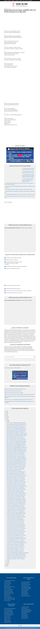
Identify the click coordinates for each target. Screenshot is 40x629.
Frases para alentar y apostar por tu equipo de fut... (15, 437)
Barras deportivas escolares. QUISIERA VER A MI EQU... (16, 445)
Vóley (23, 0)
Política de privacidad (32, 627)
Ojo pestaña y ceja (7, 594)
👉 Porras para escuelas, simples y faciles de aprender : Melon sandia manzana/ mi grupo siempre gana (28, 175)
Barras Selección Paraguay (26, 587)
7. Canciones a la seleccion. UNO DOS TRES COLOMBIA (16, 489)
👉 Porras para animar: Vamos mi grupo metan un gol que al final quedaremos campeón (27, 180)
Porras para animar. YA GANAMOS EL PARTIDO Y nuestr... (16, 463)
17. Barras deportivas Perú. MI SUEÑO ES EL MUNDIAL (16, 499)
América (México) (24, 615)
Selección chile (6, 619)
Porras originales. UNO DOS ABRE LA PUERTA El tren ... (16, 480)
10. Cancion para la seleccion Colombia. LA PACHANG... (16, 484)
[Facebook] (19, 625)
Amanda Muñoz (7, 627)
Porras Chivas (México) (8, 609)
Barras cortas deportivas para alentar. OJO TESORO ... (16, 473)
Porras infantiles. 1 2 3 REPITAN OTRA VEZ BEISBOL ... (16, 467)
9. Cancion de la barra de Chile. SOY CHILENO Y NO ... (16, 522)
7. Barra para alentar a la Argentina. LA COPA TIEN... (15, 548)
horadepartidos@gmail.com (14, 627)
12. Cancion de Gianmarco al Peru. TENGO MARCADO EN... (16, 508)
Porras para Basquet (7, 583)
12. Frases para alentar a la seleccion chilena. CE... (15, 518)
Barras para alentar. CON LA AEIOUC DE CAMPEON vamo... (16, 432)
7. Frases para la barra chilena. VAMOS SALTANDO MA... (16, 525)
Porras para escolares (25, 589)
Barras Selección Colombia (26, 584)
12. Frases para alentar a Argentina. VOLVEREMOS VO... (16, 541)
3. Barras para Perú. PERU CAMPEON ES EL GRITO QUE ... (16, 535)
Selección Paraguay (7, 620)
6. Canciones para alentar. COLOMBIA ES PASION (15, 490)
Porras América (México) (8, 612)
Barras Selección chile (25, 585)
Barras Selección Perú (25, 583)
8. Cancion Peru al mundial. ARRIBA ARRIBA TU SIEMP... (16, 513)
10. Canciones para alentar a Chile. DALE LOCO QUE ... (16, 521)
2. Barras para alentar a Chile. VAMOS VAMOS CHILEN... (16, 557)
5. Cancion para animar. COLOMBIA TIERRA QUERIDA (16, 492)
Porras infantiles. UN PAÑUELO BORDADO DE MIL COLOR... (17, 448)
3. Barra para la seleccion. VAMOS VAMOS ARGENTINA (16, 554)
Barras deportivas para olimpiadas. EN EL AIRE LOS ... (16, 469)
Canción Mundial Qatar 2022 (26, 588)
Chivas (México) (24, 613)
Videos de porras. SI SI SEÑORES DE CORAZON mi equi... (16, 422)
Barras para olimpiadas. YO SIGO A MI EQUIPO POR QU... (16, 431)
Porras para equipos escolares (9, 580)
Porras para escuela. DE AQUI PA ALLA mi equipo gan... (16, 479)
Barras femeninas (24, 594)
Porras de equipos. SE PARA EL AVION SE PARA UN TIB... (16, 430)
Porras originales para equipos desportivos (14, 470)
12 (6, 418)
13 (6, 417)
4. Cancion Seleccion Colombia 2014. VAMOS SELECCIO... (16, 493)
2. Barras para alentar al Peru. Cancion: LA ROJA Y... (15, 537)
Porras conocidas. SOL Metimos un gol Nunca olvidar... (16, 483)
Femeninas (17, 0)
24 (6, 411)
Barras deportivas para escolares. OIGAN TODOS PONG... (16, 466)
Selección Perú (6, 617)
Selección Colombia (7, 618)
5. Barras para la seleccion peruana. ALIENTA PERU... (15, 532)
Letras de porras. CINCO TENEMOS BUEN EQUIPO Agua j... (16, 428)
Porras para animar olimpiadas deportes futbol (14, 390)
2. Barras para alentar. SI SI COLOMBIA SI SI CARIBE (15, 496)
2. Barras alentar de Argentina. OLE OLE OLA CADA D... (16, 558)
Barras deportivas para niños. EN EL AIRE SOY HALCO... (16, 454)
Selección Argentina (7, 615)
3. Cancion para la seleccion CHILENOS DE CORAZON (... (16, 531)
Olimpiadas (30, 0)
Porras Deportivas (26, 627)
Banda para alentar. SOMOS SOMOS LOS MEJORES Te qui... (17, 424)
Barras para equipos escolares (26, 610)
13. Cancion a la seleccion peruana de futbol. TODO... (15, 506)
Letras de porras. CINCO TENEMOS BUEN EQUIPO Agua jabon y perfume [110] (19, 399)
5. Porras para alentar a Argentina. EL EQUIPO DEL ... (15, 551)
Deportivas (5, 0)
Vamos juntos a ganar (7, 596)
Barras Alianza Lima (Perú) (8, 613)
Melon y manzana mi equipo (9, 593)
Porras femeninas (7, 584)
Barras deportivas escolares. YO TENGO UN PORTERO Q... (16, 457)
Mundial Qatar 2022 (7, 622)
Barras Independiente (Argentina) (9, 608)
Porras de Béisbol (7, 581)
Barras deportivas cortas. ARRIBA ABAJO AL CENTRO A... (16, 444)
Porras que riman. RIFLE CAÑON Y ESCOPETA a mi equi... (16, 460)
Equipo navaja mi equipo (8, 590)
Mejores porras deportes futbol (9, 586)
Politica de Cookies (24, 608)
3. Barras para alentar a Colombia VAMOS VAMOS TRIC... (16, 495)
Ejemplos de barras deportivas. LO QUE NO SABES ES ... (16, 427)
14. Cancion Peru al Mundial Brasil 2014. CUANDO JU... (16, 505)
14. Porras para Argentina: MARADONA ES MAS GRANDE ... (17, 538)
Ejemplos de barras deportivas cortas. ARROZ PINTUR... (16, 464)
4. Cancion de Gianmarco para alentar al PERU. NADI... (16, 534)
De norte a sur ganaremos (8, 589)
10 (7, 421)
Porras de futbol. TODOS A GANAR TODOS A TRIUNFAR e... (17, 441)
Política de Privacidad (25, 606)
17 (6, 415)
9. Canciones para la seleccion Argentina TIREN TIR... (15, 545)
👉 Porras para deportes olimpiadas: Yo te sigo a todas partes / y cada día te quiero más (20, 194)
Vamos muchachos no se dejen (9, 599)
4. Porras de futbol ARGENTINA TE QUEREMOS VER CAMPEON (17, 552)
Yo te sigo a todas (7, 600)
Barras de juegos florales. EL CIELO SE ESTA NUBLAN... (16, 438)
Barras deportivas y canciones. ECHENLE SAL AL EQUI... (16, 476)
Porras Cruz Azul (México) (8, 610)
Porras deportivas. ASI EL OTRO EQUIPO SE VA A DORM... (16, 500)
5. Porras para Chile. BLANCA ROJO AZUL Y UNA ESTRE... (16, 528)
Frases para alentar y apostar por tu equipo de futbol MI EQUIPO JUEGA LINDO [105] (20, 394)
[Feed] (21, 625)
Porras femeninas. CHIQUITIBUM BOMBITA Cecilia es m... (16, 474)
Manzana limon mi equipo (8, 591)
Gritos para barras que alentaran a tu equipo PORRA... (16, 453)
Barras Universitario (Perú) (8, 614)
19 (6, 414)
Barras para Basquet (24, 593)
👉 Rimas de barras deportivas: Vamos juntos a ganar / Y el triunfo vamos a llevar (18, 189)
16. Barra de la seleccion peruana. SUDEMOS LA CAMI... (16, 502)
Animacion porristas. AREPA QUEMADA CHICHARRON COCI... (17, 447)
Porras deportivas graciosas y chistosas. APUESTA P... (16, 456)
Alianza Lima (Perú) (24, 616)
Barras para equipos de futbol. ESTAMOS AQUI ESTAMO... (16, 435)
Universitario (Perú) (24, 618)
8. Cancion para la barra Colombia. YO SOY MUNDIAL (15, 487)
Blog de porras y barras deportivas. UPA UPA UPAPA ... (16, 477)
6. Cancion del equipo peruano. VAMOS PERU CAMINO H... (16, 516)
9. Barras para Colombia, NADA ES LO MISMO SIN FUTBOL (17, 486)
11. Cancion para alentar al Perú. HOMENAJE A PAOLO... (16, 509)
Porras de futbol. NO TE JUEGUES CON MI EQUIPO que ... (16, 425)
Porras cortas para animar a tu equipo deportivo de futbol (15, 389)
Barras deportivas (6, 8)
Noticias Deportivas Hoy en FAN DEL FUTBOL (12, 367)
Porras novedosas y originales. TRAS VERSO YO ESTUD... (16, 482)
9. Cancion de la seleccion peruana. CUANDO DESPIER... (16, 512)
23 (6, 412)
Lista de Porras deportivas (26, 609)
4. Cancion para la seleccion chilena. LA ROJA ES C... (15, 529)
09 (7, 560)
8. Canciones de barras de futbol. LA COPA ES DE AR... (16, 547)
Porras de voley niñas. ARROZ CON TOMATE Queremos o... (17, 451)
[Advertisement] (20, 21)
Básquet (21, 0)
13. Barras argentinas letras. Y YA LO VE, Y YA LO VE (15, 539)
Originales (13, 0)
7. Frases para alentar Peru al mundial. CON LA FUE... (15, 515)
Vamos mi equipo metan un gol (9, 598)
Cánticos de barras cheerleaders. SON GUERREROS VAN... (16, 450)
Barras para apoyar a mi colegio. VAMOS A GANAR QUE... (16, 443)
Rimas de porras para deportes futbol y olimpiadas (14, 392)
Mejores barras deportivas (25, 595)
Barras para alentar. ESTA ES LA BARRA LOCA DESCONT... (16, 461)
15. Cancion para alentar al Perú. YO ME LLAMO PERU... (16, 503)
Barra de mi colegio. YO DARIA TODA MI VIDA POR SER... (16, 440)
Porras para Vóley (7, 585)
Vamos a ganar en (7, 595)
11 (6, 419)
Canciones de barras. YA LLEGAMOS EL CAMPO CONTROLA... (17, 434)
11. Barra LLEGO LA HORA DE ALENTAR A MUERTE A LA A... (17, 542)
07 (7, 561)
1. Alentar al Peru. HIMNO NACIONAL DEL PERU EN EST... (16, 555)
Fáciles (27, 0)
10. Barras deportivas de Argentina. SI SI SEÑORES (15, 544)
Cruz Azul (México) (24, 614)
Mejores (9, 0)
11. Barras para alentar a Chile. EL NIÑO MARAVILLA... (16, 519)
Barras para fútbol (7, 588)
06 (7, 563)
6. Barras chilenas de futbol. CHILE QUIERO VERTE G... (16, 526)
